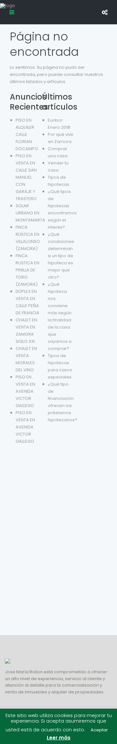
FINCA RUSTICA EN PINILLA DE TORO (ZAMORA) (27, 270)
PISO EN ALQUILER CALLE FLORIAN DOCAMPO (27, 134)
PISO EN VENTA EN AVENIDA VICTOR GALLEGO (25, 391)
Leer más (59, 737)
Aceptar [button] (99, 730)
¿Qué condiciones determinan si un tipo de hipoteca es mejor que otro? (61, 255)
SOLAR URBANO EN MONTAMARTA (30, 213)
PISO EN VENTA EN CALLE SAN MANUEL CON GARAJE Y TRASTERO (26, 177)
